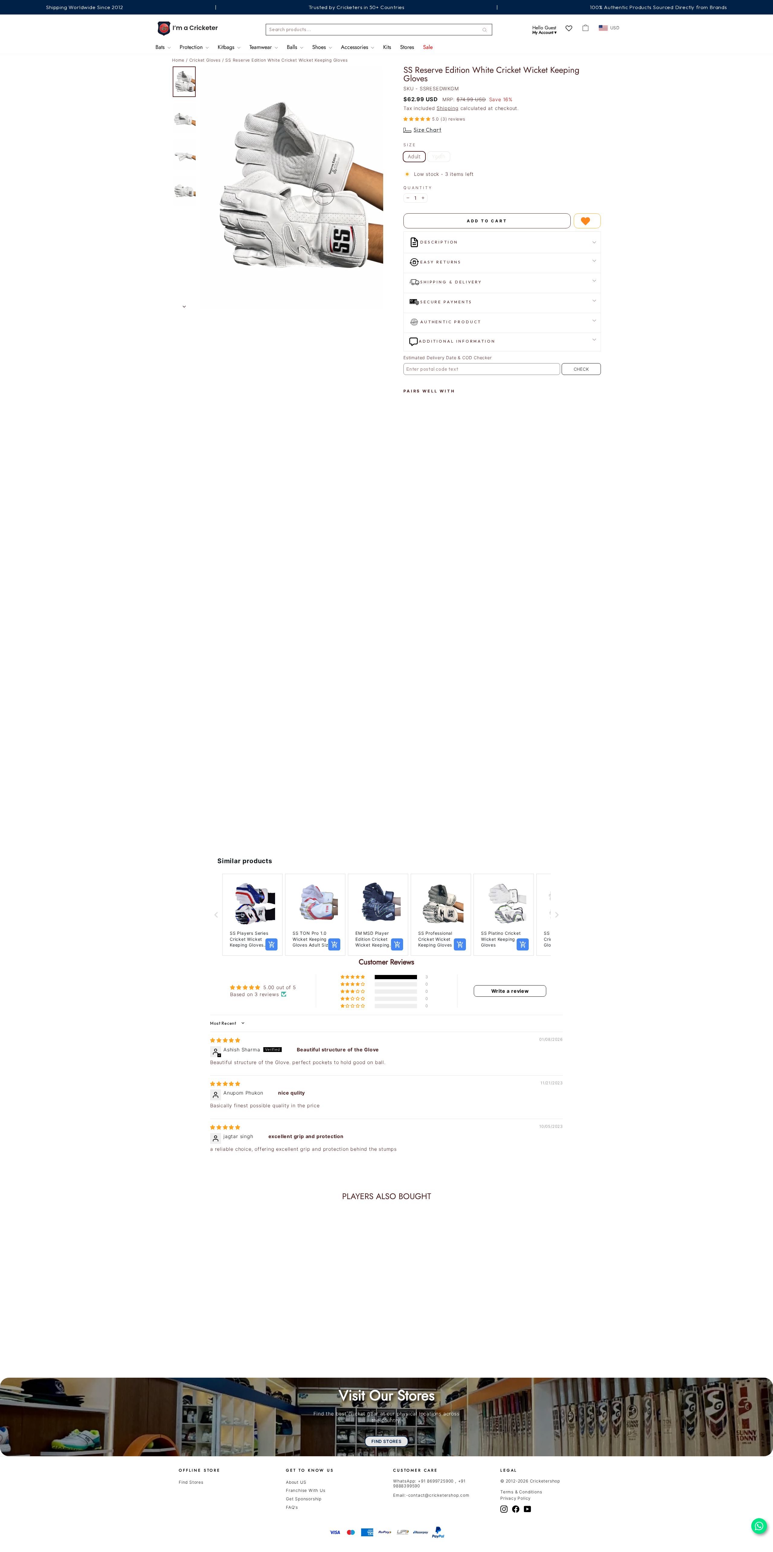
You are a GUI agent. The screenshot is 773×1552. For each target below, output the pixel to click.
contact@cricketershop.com (439, 1495)
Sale (428, 47)
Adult (414, 156)
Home (178, 60)
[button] (417, 118)
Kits (387, 47)
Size (409, 145)
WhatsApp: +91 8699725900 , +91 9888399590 (429, 1483)
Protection (192, 47)
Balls (293, 47)
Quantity (417, 188)
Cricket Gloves (205, 60)
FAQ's (292, 1507)
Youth (438, 156)
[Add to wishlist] (587, 220)
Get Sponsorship (304, 1498)
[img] (225, 1040)
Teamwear (261, 47)
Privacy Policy (515, 1498)
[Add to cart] (271, 944)
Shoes (319, 47)
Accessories (355, 47)
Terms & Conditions (521, 1491)
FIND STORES (386, 1441)
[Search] (484, 29)
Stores (407, 47)
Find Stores (191, 1482)
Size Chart (427, 129)
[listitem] (252, 915)
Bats (161, 47)
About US (296, 1482)
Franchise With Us (306, 1490)
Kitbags (227, 47)
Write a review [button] (510, 991)
